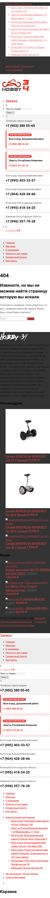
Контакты (11, 811)
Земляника (39, 618)
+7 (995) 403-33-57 (20, 180)
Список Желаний (14, 70)
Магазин (10, 797)
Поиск (9, 113)
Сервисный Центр (16, 808)
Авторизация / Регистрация (20, 66)
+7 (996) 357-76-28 (20, 221)
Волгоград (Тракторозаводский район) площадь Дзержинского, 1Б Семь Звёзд (29, 40)
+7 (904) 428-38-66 (20, 194)
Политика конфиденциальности (16, 621)
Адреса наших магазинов (19, 4)
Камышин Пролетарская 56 (25, 54)
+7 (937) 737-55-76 (18, 165)
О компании (12, 800)
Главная (10, 793)
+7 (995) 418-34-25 (20, 208)
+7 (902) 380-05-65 (18, 144)
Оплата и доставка (16, 804)
